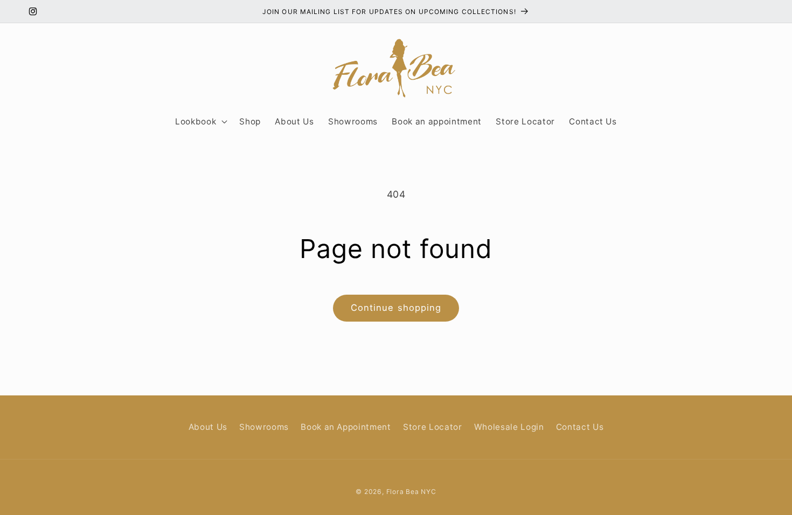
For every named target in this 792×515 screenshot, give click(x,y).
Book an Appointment (346, 427)
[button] (200, 121)
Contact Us (580, 427)
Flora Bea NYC (411, 492)
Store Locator (432, 427)
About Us (208, 427)
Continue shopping (396, 307)
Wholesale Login (509, 427)
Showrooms (264, 427)
